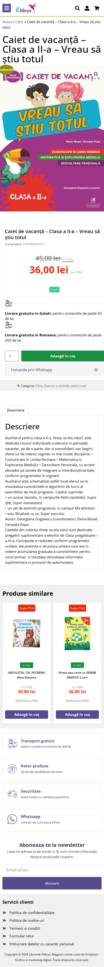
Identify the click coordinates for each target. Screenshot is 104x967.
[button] (6, 8)
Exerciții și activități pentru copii (65, 386)
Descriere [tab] (15, 410)
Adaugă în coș (62, 355)
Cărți (19, 21)
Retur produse (34, 766)
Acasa (7, 21)
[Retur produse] (12, 769)
